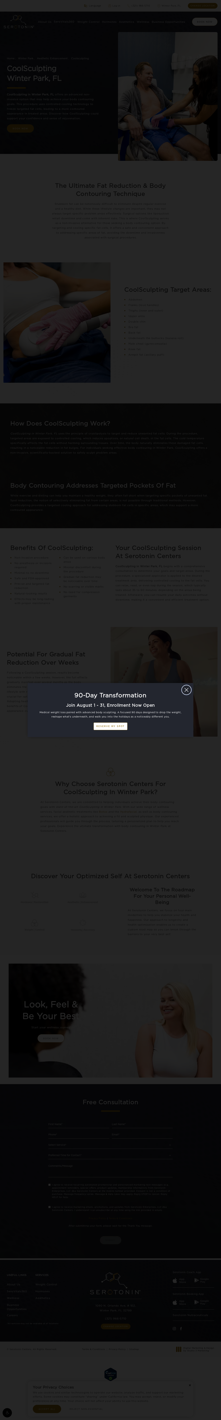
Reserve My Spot (110, 726)
